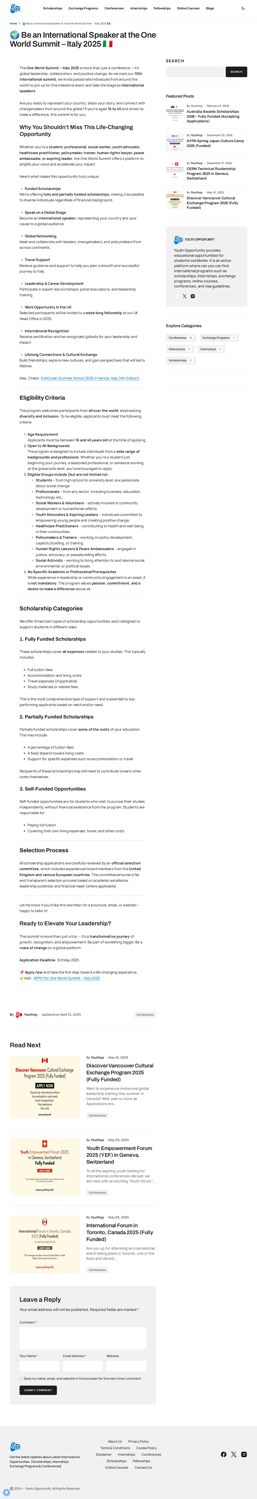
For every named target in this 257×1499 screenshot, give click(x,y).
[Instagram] (193, 296)
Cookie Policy (146, 1448)
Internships (210, 349)
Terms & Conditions (115, 1448)
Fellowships (179, 349)
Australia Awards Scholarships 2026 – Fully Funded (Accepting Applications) (213, 116)
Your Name (29, 1356)
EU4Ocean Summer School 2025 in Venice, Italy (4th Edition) (90, 378)
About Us (115, 1441)
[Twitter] (185, 296)
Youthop (197, 135)
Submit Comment (38, 1390)
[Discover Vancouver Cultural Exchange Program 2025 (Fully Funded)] (45, 1087)
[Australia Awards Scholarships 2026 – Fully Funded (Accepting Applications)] (175, 113)
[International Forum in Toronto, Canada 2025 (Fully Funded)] (45, 1244)
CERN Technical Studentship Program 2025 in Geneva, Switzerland (211, 173)
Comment (28, 1322)
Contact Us (143, 1467)
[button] (243, 8)
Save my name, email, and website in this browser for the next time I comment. (83, 1378)
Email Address (74, 1356)
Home (13, 23)
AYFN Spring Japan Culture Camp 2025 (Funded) (215, 143)
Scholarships (180, 360)
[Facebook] (176, 296)
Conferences (145, 1015)
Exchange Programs (218, 338)
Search (175, 60)
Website (112, 1356)
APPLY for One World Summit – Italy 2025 (67, 978)
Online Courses (116, 1467)
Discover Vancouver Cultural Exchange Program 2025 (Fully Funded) (212, 203)
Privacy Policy (138, 1441)
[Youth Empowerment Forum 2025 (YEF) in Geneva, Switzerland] (45, 1167)
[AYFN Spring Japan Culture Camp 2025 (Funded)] (175, 142)
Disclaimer (103, 1454)
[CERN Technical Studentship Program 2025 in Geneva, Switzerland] (175, 170)
